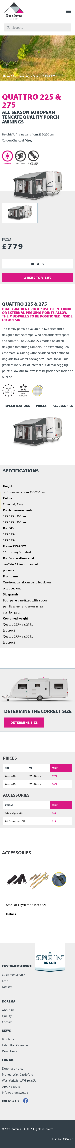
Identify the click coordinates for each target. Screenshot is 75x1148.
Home (6, 76)
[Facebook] (25, 1100)
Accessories (63, 406)
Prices (41, 406)
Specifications (17, 406)
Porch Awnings (21, 76)
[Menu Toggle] (68, 11)
